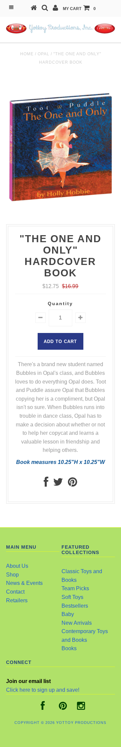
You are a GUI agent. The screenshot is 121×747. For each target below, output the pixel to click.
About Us (17, 566)
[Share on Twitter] (58, 484)
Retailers (17, 600)
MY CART (79, 8)
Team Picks (75, 588)
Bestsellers (75, 606)
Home (27, 54)
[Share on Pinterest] (72, 484)
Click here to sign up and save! (42, 690)
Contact (15, 592)
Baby (68, 614)
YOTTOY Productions (81, 723)
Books (69, 648)
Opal (43, 54)
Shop (12, 575)
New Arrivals (77, 623)
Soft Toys (72, 597)
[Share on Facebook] (46, 484)
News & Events (24, 583)
